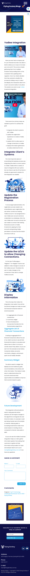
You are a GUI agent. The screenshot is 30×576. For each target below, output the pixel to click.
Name (6, 463)
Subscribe (10, 538)
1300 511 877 (4, 562)
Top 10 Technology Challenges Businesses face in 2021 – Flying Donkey (14, 493)
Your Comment (8, 470)
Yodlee (22, 87)
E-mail (18, 463)
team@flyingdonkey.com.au (12, 450)
